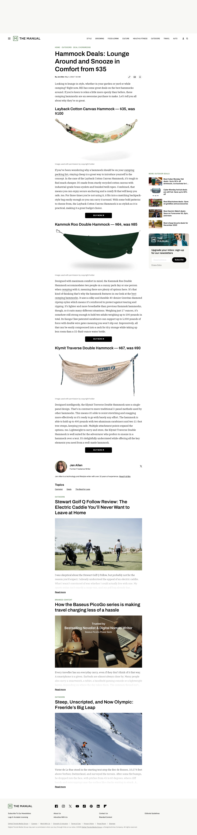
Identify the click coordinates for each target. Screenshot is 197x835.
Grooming (99, 38)
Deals (69, 489)
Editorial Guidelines (152, 813)
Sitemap (112, 824)
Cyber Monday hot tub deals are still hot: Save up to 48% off (175, 192)
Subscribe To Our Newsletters (19, 813)
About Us (57, 813)
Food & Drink (113, 38)
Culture (125, 38)
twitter (141, 466)
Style (89, 38)
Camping (59, 489)
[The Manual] (26, 38)
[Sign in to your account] (183, 38)
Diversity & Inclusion (60, 824)
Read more (60, 592)
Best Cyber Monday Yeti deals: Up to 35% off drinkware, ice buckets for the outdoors (176, 182)
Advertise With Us (61, 817)
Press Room (101, 824)
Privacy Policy (156, 265)
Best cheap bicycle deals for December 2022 (175, 224)
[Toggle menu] (9, 38)
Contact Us (103, 813)
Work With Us (45, 824)
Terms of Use (76, 824)
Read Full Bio (125, 476)
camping (67, 289)
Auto (175, 38)
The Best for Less (82, 489)
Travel (167, 38)
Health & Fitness (140, 38)
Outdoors (155, 38)
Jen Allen (60, 77)
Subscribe (179, 259)
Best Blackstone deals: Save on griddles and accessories (175, 202)
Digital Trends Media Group (18, 824)
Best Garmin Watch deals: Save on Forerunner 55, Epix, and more (175, 213)
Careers (34, 824)
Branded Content (63, 599)
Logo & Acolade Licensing (18, 817)
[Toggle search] (187, 38)
